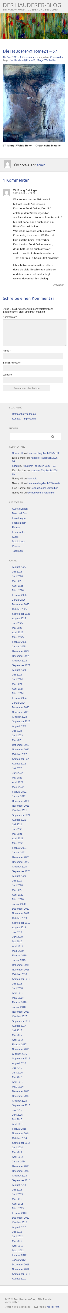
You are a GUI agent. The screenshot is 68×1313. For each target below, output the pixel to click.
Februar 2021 (19, 847)
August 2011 (19, 1278)
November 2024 (20, 656)
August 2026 (19, 567)
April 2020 (17, 894)
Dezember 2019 (20, 908)
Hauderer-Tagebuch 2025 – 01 (39, 465)
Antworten (58, 284)
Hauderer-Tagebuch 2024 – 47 (43, 483)
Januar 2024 (19, 702)
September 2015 (21, 1105)
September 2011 (21, 1274)
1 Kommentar (27, 57)
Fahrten (16, 527)
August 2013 (19, 1185)
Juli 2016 (17, 1068)
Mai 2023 (17, 740)
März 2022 (18, 787)
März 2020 (18, 899)
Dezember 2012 (20, 1217)
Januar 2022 (19, 796)
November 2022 (20, 749)
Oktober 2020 (19, 866)
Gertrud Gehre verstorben (44, 488)
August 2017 (19, 1025)
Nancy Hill (17, 453)
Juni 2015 (17, 1114)
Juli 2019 (17, 932)
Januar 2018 (19, 1007)
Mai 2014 (17, 1152)
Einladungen (19, 518)
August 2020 (19, 876)
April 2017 (17, 1039)
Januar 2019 (19, 960)
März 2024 (18, 693)
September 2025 (21, 613)
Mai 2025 (17, 627)
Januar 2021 (19, 852)
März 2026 (18, 590)
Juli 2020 (17, 880)
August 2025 (19, 618)
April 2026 (17, 585)
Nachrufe (32, 478)
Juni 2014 (17, 1147)
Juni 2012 (17, 1236)
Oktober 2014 (19, 1138)
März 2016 (18, 1086)
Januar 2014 (19, 1161)
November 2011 (20, 1269)
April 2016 (17, 1082)
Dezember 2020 (20, 857)
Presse (16, 546)
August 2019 (19, 927)
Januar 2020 (19, 904)
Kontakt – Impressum (24, 418)
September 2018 (21, 979)
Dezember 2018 (20, 965)
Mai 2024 (17, 684)
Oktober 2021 (19, 810)
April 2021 (17, 838)
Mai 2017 (17, 1035)
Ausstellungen (20, 508)
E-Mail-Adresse (12, 362)
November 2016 (20, 1049)
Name (7, 350)
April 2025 (17, 632)
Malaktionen (18, 541)
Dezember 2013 (20, 1166)
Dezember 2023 (20, 707)
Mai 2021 (17, 833)
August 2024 (19, 670)
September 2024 (21, 665)
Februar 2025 (19, 641)
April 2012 (17, 1245)
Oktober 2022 (19, 754)
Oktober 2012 (19, 1222)
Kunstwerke (56, 57)
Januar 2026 (19, 599)
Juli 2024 (17, 674)
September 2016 (21, 1058)
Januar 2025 (19, 646)
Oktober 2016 (19, 1053)
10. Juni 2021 (10, 57)
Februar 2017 (19, 1044)
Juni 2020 (17, 885)
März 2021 (18, 843)
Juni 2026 (17, 576)
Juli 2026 (17, 571)
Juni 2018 (17, 988)
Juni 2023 (17, 735)
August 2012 (19, 1227)
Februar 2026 (19, 595)
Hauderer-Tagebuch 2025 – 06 (43, 453)
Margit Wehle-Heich (47, 60)
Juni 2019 (17, 936)
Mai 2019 (17, 941)
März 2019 (18, 950)
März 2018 (18, 997)
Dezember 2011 (20, 1264)
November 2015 (20, 1096)
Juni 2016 (17, 1072)
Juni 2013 (17, 1194)
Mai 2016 (17, 1077)
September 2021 (21, 815)
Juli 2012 (17, 1231)
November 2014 (20, 1133)
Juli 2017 (17, 1030)
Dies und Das (19, 513)
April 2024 (17, 688)
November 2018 (20, 969)
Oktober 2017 (19, 1016)
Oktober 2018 (19, 974)
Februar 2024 (19, 698)
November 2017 (20, 1011)
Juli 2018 (17, 983)
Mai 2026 (17, 581)
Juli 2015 (17, 1110)
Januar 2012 (19, 1260)
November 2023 (20, 712)
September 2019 (21, 922)
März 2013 (18, 1208)
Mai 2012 (17, 1241)
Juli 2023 (17, 730)
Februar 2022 (19, 791)
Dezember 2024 (20, 651)
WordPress (52, 1307)
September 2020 (21, 871)
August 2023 (19, 726)
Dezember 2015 (20, 1091)
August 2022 (19, 763)
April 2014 (17, 1156)
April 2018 (17, 993)
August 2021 (19, 819)
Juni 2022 (17, 773)
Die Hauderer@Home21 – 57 (30, 51)
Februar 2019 (19, 955)
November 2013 (20, 1171)
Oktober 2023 (19, 716)
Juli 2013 (17, 1189)
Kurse (15, 536)
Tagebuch (17, 550)
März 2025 (18, 637)
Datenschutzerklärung (24, 414)
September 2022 (21, 759)
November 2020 (20, 862)
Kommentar (10, 317)
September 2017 (21, 1021)
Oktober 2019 (19, 918)
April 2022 (17, 782)
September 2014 (21, 1142)
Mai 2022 (17, 777)
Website (7, 374)
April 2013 (17, 1203)
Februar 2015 (19, 1128)
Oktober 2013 (19, 1175)
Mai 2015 (17, 1119)
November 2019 (20, 913)
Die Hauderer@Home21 (22, 60)
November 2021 (20, 805)
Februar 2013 (19, 1213)
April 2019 (17, 946)
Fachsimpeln (19, 522)
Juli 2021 (17, 824)
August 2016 (19, 1063)
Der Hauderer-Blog (32, 5)
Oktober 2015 (19, 1100)
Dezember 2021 (20, 801)
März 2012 (18, 1250)
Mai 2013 (17, 1199)
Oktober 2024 (19, 660)
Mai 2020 (17, 890)
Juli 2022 (17, 768)
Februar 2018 (19, 1002)
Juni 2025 (17, 623)
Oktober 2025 (19, 609)
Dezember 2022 (20, 744)
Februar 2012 (19, 1255)
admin (41, 165)
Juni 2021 (17, 829)
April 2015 (17, 1124)
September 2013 (21, 1180)
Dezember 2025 (20, 604)
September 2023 (21, 721)
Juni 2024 (17, 679)
